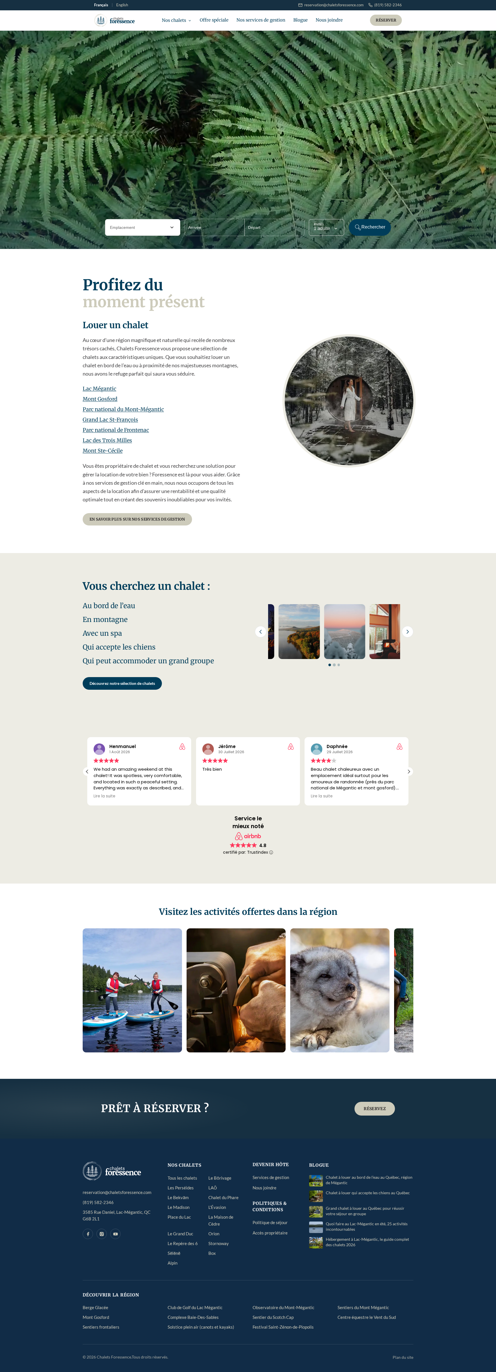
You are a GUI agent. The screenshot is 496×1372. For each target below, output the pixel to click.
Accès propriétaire (270, 1232)
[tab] (329, 665)
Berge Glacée (95, 1307)
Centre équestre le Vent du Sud (367, 1317)
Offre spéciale (214, 20)
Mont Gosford (100, 399)
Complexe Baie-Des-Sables (193, 1317)
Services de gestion (271, 1177)
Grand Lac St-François (110, 419)
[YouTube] (115, 1234)
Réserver (386, 20)
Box (212, 1253)
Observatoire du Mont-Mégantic (283, 1307)
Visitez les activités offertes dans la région (248, 911)
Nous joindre (329, 20)
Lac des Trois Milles (107, 440)
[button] (408, 771)
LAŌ (212, 1187)
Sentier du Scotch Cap (273, 1317)
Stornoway (218, 1243)
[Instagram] (101, 1234)
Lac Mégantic (99, 388)
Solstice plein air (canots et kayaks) (201, 1327)
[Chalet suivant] (407, 631)
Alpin (172, 1262)
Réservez (375, 1108)
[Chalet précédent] (260, 631)
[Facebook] (88, 1234)
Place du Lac (179, 1217)
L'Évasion (217, 1207)
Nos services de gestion (261, 20)
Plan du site (403, 1357)
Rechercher (373, 227)
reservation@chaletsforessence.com (117, 1192)
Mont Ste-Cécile (103, 450)
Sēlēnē (174, 1253)
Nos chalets (174, 20)
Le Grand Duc (180, 1233)
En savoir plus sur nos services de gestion (137, 519)
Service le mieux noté (248, 822)
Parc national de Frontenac (116, 430)
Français (101, 5)
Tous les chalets (182, 1177)
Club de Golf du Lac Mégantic (195, 1307)
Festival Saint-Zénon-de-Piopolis (283, 1327)
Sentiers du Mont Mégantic (363, 1307)
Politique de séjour (270, 1222)
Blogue (300, 20)
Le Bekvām (178, 1197)
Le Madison (178, 1207)
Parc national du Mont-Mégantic (123, 409)
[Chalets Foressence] (114, 20)
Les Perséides (181, 1187)
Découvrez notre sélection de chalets (122, 683)
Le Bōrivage (219, 1177)
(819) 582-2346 (98, 1202)
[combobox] (142, 227)
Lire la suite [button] (183, 796)
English (122, 5)
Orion (213, 1233)
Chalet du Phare (223, 1197)
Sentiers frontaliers (101, 1327)
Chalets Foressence (114, 1356)
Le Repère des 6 (183, 1243)
